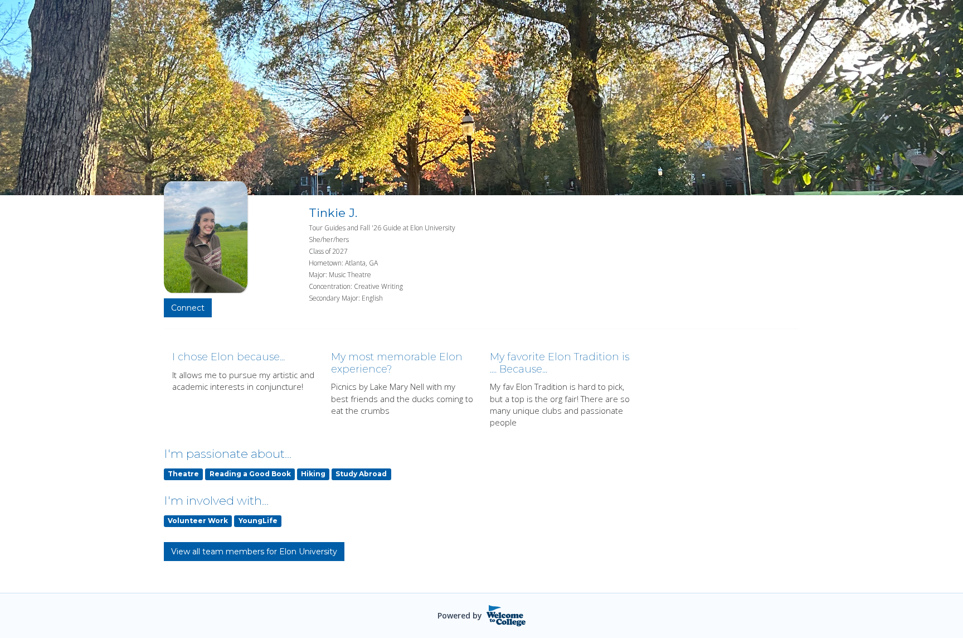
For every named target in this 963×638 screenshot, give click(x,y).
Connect (188, 308)
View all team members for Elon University (254, 552)
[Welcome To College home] (506, 615)
